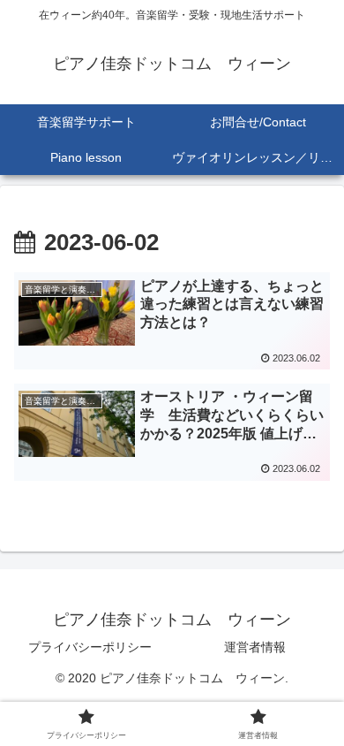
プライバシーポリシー (90, 647)
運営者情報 (255, 647)
